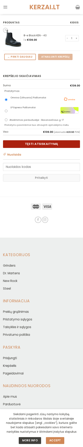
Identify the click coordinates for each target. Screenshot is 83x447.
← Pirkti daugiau (19, 56)
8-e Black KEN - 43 (35, 35)
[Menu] (5, 7)
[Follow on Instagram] (45, 220)
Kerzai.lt (41, 7)
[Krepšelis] (77, 7)
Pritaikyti (41, 178)
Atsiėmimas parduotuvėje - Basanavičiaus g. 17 (36, 120)
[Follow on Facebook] (38, 220)
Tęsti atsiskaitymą (41, 144)
